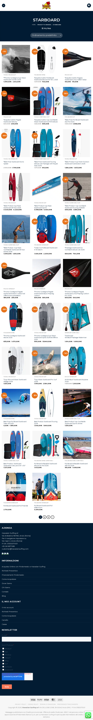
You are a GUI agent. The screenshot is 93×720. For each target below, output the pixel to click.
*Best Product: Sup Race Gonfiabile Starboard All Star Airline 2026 (14, 250)
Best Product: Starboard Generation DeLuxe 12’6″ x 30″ (15, 464)
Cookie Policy (33, 704)
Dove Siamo (7, 583)
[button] (3, 5)
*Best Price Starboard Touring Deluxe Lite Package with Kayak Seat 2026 (46, 164)
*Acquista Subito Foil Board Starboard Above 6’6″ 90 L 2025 (46, 79)
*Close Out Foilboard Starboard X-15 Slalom (45, 249)
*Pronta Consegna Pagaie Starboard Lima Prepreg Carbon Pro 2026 (77, 293)
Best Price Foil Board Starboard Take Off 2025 (15, 422)
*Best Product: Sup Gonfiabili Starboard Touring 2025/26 (75, 207)
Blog (4, 596)
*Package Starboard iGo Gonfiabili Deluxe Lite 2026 (75, 249)
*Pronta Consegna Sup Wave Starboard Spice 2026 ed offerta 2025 (46, 337)
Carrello (5, 620)
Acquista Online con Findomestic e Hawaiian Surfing (23, 567)
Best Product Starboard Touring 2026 (45, 422)
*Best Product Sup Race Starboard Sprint (42, 207)
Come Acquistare (9, 579)
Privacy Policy (20, 704)
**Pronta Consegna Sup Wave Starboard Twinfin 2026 (15, 79)
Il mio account (8, 607)
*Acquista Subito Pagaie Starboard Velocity (12, 121)
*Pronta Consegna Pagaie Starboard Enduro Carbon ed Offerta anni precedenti (14, 293)
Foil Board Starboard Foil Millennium (43, 506)
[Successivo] (52, 517)
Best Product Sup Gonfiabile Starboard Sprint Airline (75, 422)
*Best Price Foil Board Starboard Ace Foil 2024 (76, 121)
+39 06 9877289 (8, 546)
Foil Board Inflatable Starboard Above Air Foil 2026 (45, 464)
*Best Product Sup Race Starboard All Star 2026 (12, 207)
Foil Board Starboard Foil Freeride (16, 506)
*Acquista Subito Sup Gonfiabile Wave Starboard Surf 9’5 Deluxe (46, 121)
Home (34, 24)
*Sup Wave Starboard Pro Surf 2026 (45, 380)
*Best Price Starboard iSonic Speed (14, 163)
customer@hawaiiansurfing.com (15, 549)
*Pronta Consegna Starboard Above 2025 (14, 337)
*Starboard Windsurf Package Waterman (76, 337)
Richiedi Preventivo (10, 571)
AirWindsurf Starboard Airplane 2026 (76, 380)
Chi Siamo (6, 587)
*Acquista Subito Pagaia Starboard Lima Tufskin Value (75, 79)
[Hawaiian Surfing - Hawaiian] (46, 5)
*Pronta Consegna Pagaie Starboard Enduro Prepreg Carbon (44, 293)
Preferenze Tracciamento (67, 704)
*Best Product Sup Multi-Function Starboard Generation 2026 (77, 163)
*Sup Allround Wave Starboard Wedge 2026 (15, 380)
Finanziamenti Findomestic (13, 575)
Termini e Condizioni (48, 704)
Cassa (4, 624)
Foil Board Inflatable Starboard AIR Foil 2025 (76, 464)
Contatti (5, 592)
